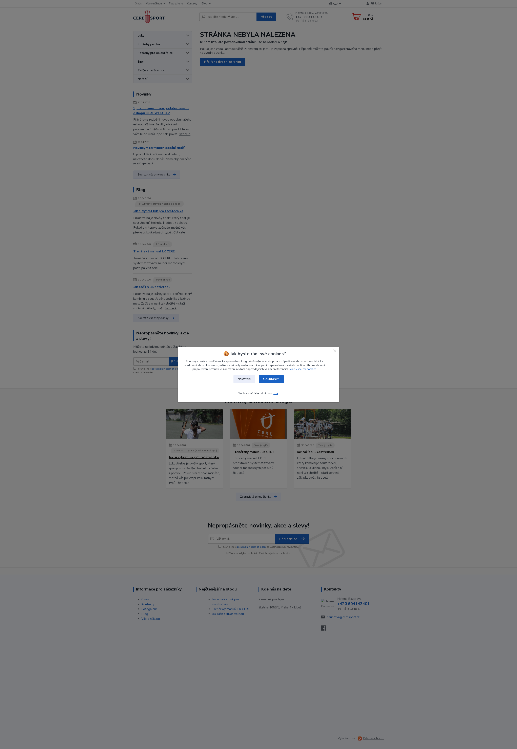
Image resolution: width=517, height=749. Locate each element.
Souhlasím (271, 379)
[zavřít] (334, 350)
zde (275, 393)
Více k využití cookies (302, 369)
